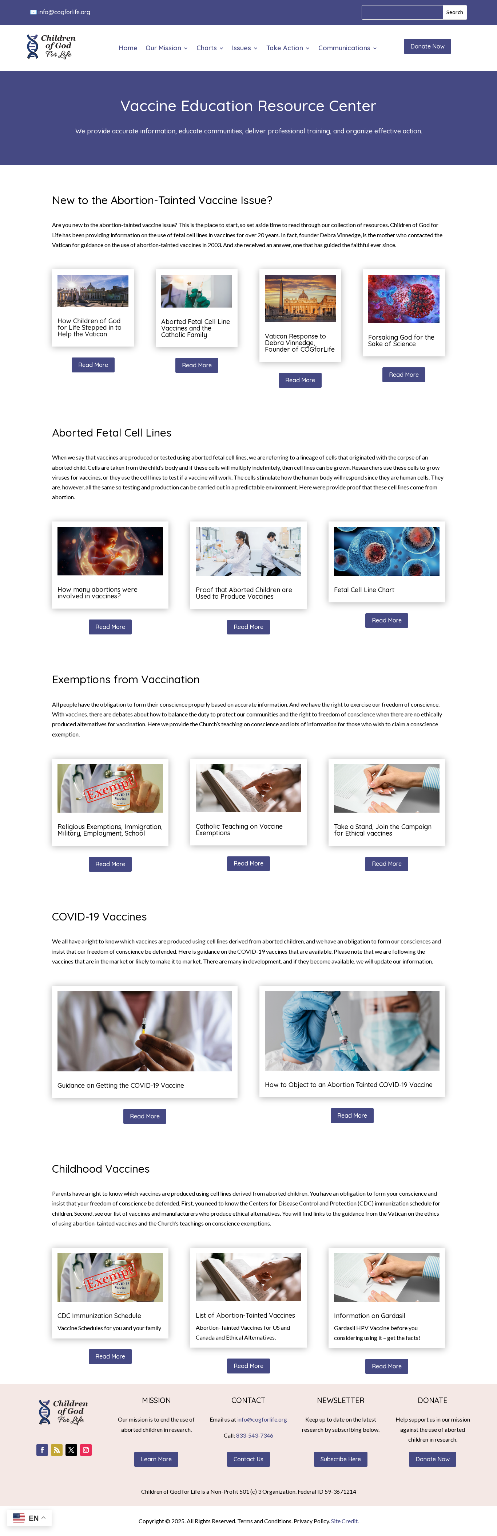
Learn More (156, 1459)
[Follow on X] (71, 1450)
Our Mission (163, 49)
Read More (93, 364)
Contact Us (248, 1459)
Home (128, 49)
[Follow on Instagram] (86, 1450)
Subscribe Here (341, 1459)
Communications (344, 49)
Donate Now (427, 46)
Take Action (284, 49)
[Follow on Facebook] (42, 1450)
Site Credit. (345, 1520)
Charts (206, 49)
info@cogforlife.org (64, 12)
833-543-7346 (254, 1435)
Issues (241, 49)
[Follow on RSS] (57, 1450)
